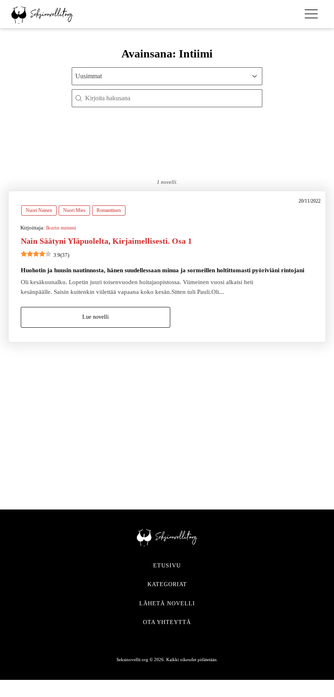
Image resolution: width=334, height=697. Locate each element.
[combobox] (159, 76)
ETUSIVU (167, 565)
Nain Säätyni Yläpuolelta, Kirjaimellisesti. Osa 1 (106, 240)
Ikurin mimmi (61, 228)
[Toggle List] (254, 76)
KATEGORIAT (167, 584)
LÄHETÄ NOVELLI (167, 603)
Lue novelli (95, 317)
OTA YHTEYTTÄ (167, 622)
